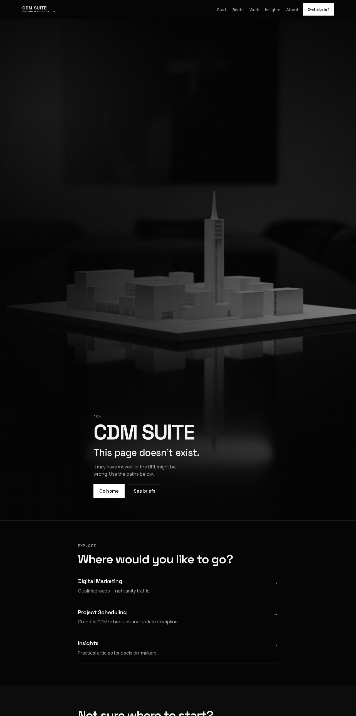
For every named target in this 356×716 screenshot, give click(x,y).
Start (221, 9)
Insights (272, 9)
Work (254, 9)
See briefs (144, 491)
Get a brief (318, 9)
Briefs (238, 9)
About (292, 9)
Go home (109, 491)
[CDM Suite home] (38, 9)
